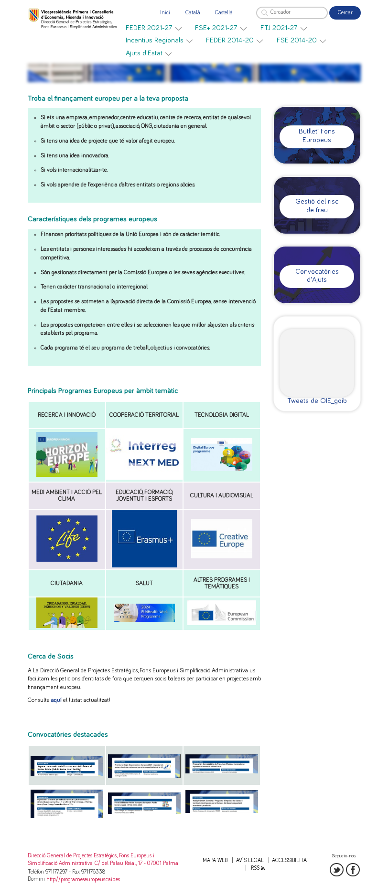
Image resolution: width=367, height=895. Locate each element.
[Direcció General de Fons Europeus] (73, 18)
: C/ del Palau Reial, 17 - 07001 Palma (135, 863)
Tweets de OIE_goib (317, 400)
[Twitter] (337, 870)
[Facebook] (353, 870)
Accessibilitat (291, 860)
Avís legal (250, 860)
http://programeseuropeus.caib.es (83, 879)
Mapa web (215, 860)
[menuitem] (153, 28)
